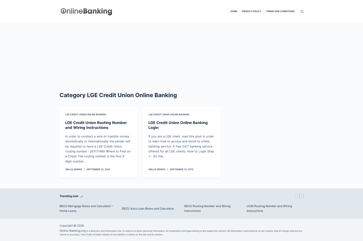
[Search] (302, 11)
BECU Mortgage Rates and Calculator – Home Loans (86, 208)
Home (233, 11)
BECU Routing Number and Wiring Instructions (207, 208)
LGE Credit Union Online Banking (85, 114)
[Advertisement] (181, 51)
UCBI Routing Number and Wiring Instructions (269, 208)
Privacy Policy (251, 11)
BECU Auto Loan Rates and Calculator (148, 208)
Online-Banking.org (73, 230)
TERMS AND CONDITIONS (280, 11)
